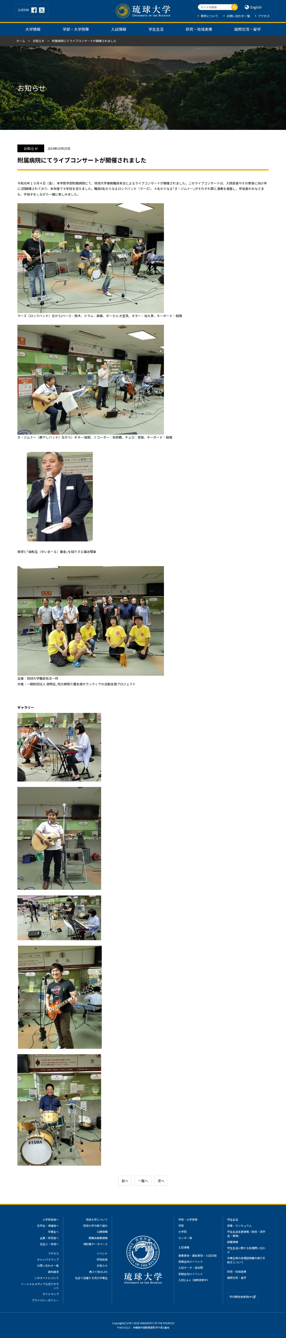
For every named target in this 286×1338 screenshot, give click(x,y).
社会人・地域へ (49, 1244)
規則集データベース (95, 1244)
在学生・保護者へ (48, 1226)
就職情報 (232, 1242)
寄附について (209, 16)
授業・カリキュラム (239, 1226)
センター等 (185, 1238)
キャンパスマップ (48, 1259)
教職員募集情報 (98, 1238)
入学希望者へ (51, 1220)
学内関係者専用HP (241, 1297)
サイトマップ (51, 1294)
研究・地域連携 (199, 29)
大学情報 (32, 29)
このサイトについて (46, 1278)
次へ (161, 1180)
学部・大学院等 (76, 29)
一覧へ (143, 1180)
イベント (102, 1253)
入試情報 (118, 29)
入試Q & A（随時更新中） (194, 1280)
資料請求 (53, 1272)
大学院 (182, 1232)
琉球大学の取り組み (95, 1226)
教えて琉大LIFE (98, 1272)
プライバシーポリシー (45, 1300)
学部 (181, 1226)
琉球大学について (97, 1220)
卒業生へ (53, 1232)
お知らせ (38, 41)
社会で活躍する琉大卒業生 (91, 1278)
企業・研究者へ (49, 1238)
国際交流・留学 (247, 29)
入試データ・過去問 (190, 1268)
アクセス (264, 16)
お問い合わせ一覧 (238, 16)
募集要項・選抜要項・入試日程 (197, 1255)
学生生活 (156, 29)
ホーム (20, 41)
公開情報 (102, 1232)
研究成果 (102, 1259)
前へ (125, 1180)
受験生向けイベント (190, 1262)
